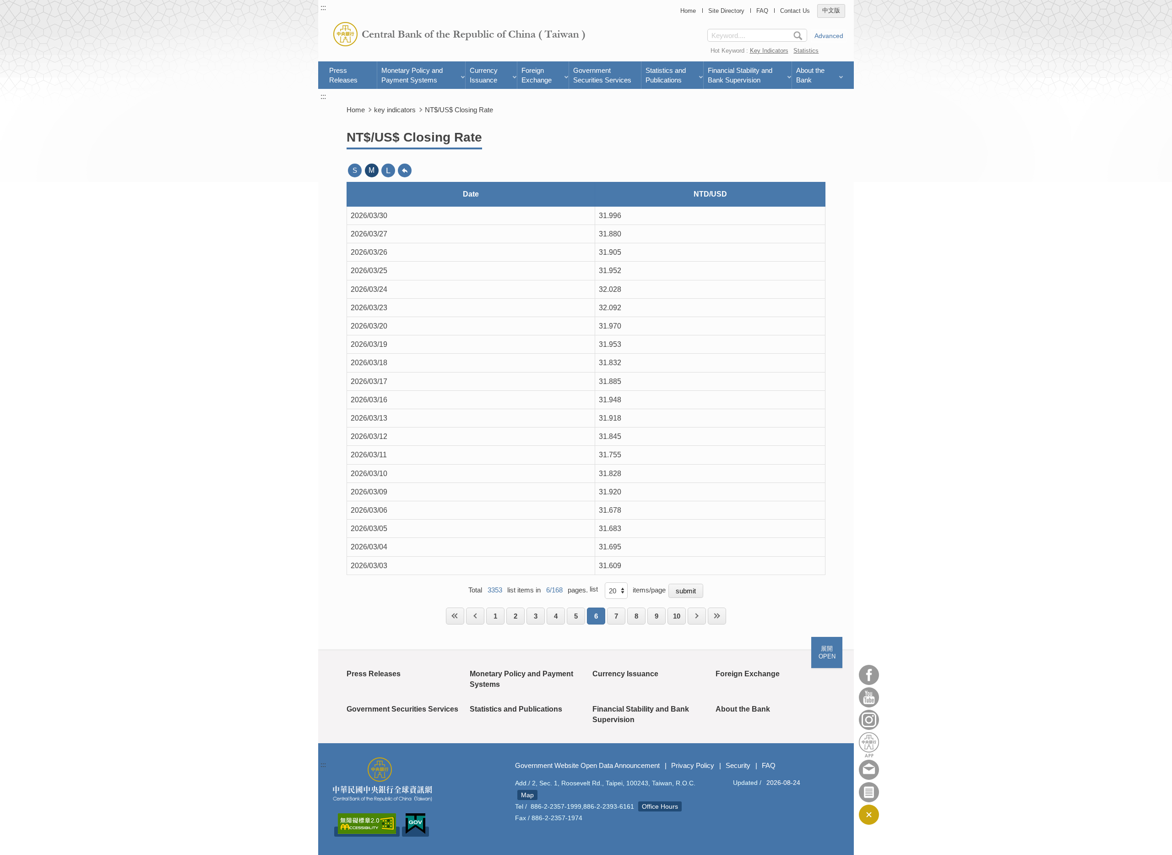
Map (527, 795)
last (717, 616)
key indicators (395, 110)
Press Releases (343, 75)
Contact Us (795, 10)
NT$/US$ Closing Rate (459, 110)
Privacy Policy (692, 765)
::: (323, 7)
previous (475, 616)
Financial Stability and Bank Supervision (740, 75)
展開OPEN (827, 652)
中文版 (831, 11)
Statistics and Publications (666, 75)
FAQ (762, 10)
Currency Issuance (484, 75)
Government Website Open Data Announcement (587, 765)
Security (738, 765)
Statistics (806, 50)
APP (869, 744)
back (405, 170)
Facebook (869, 675)
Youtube (869, 697)
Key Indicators (769, 50)
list (594, 589)
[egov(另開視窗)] (415, 832)
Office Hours (660, 806)
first (455, 616)
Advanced (828, 35)
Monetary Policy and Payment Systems (412, 75)
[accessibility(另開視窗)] (367, 832)
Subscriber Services (869, 792)
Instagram (869, 720)
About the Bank (810, 75)
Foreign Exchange (536, 75)
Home (688, 10)
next (697, 616)
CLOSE (869, 814)
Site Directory (726, 10)
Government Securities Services (602, 75)
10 (676, 616)
